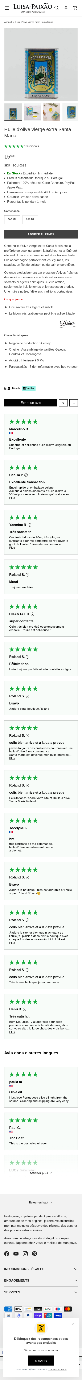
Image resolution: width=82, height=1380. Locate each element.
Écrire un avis (31, 403)
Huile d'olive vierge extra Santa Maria (34, 22)
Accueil (8, 22)
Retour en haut (39, 1202)
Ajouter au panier (41, 234)
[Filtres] (63, 402)
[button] (75, 8)
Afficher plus (39, 1173)
